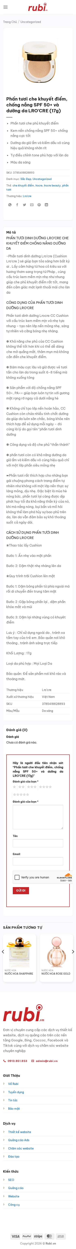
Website (13, 1196)
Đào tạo (13, 1156)
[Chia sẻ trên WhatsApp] (10, 205)
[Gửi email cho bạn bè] (32, 205)
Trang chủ (10, 22)
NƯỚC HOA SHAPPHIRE (19, 973)
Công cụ (14, 1205)
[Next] (72, 960)
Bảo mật (14, 1108)
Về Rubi (13, 1084)
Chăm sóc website (21, 1148)
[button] (5, 7)
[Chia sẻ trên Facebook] (17, 205)
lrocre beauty (52, 185)
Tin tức (13, 1100)
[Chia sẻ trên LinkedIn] (46, 205)
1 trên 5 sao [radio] (14, 787)
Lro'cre (27, 196)
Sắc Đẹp (25, 179)
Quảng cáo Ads (18, 1140)
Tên (15, 836)
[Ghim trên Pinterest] (39, 205)
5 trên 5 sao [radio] (20, 795)
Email (16, 854)
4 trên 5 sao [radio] (45, 787)
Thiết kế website (19, 1132)
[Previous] (3, 960)
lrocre (39, 185)
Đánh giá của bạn (26, 781)
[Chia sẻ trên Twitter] (24, 205)
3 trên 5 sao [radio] (31, 787)
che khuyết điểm (23, 185)
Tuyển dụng (16, 1092)
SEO (11, 1180)
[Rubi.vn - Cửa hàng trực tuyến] (38, 7)
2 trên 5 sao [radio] (21, 787)
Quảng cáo (16, 1188)
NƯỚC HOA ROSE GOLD (56, 973)
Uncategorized (30, 22)
